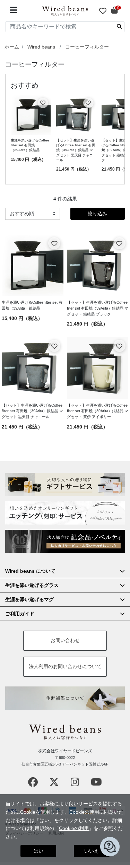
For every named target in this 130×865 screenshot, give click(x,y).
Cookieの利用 (74, 828)
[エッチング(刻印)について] (65, 513)
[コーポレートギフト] (65, 541)
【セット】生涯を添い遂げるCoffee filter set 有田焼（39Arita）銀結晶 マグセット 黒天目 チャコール (75, 150)
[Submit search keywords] (119, 26)
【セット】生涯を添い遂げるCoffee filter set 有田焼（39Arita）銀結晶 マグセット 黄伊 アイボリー (97, 411)
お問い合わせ (65, 640)
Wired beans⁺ (42, 47)
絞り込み (97, 213)
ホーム (12, 47)
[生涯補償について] (65, 698)
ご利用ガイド (19, 613)
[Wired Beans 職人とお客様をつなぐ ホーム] (65, 11)
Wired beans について (30, 571)
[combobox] (65, 26)
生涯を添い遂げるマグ (29, 599)
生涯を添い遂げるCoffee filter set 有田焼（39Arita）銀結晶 (30, 145)
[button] (110, 846)
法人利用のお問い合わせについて (65, 666)
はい (38, 851)
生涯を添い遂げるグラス (32, 585)
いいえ (91, 851)
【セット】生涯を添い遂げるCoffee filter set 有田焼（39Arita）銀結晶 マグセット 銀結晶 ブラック (97, 308)
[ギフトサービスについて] (65, 484)
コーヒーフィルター (87, 47)
